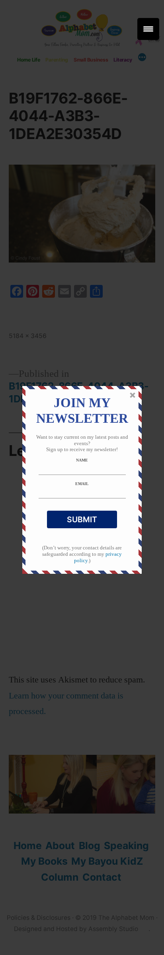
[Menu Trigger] (148, 29)
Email (82, 483)
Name (82, 460)
